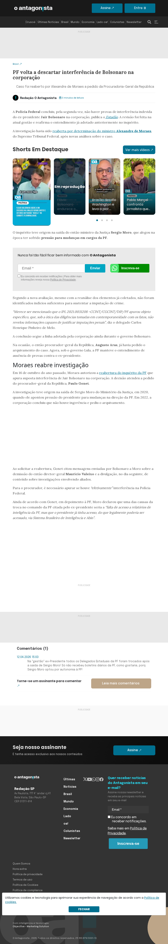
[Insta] (98, 779)
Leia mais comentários (121, 683)
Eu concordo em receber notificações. (128, 819)
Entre (138, 8)
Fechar (84, 909)
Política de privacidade (28, 874)
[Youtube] (89, 779)
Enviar (95, 268)
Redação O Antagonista (38, 98)
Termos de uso (22, 879)
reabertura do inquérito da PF (122, 373)
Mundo (75, 22)
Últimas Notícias (48, 22)
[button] (97, 220)
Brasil (64, 22)
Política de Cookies (25, 885)
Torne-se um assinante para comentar (49, 681)
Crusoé (30, 22)
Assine (106, 8)
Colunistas (117, 22)
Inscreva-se (130, 268)
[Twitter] (85, 779)
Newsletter (134, 22)
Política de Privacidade (63, 279)
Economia (88, 22)
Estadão (111, 117)
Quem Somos (21, 863)
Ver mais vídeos (137, 150)
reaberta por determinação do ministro (101, 131)
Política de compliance (28, 890)
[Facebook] (101, 779)
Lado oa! (102, 22)
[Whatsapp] (94, 779)
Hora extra (20, 869)
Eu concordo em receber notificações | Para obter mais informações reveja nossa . (51, 278)
